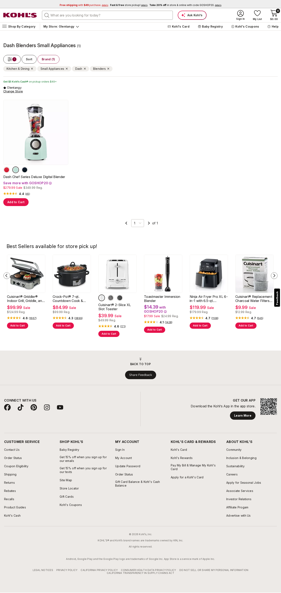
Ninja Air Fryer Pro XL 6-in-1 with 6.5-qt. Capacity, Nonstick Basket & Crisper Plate (209, 299)
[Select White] (101, 298)
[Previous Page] (126, 223)
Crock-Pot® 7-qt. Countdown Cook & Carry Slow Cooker (68, 299)
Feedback (277, 298)
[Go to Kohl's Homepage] (20, 15)
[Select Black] (24, 170)
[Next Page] (149, 223)
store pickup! (128, 5)
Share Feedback (140, 374)
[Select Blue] (15, 170)
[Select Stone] (110, 298)
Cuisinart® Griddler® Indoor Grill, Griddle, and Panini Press (25, 299)
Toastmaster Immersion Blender (162, 299)
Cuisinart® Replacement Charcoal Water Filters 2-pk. (253, 299)
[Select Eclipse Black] (119, 298)
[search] (46, 15)
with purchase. (84, 5)
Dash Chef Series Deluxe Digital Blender (34, 177)
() (27, 194)
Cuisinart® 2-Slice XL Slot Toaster (114, 307)
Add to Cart (15, 202)
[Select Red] (6, 170)
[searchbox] (107, 15)
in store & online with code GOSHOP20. (185, 5)
